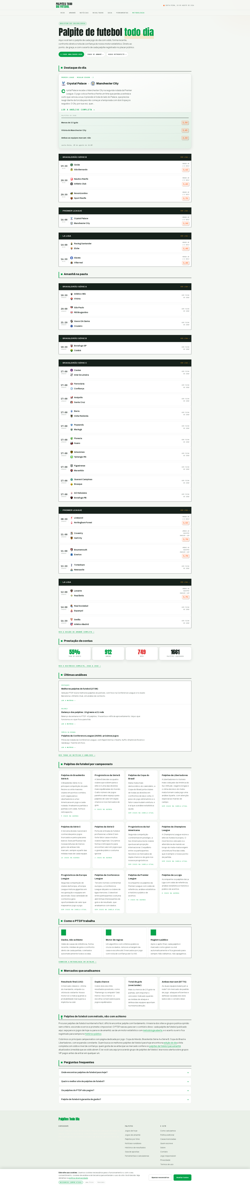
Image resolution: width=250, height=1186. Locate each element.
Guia (110, 13)
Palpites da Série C (71, 827)
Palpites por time (132, 1139)
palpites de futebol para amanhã (165, 1046)
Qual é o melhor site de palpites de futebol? (83, 1081)
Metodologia (138, 13)
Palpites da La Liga (172, 875)
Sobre (162, 1147)
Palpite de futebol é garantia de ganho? (81, 1099)
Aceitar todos (182, 1177)
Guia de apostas (132, 1151)
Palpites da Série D (104, 827)
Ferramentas (122, 13)
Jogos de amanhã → (95, 54)
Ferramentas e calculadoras (137, 1156)
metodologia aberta (152, 1030)
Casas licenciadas (168, 1139)
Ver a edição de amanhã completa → (76, 632)
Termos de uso (166, 1164)
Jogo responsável (168, 1156)
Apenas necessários (160, 1177)
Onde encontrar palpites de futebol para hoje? (84, 1072)
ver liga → (185, 157)
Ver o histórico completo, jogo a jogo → (80, 666)
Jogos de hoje (131, 1130)
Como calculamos (168, 1130)
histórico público (93, 1033)
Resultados (98, 13)
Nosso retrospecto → (117, 54)
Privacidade (165, 1160)
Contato (164, 1151)
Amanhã (72, 13)
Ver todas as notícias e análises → (77, 755)
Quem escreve (166, 1143)
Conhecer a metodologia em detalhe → (77, 962)
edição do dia (170, 1042)
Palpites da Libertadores (175, 775)
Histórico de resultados (135, 1147)
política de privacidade (78, 1178)
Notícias (84, 13)
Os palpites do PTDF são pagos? (77, 1090)
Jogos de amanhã (132, 1135)
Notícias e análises (133, 1143)
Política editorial (167, 1135)
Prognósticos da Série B (107, 775)
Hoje (63, 13)
